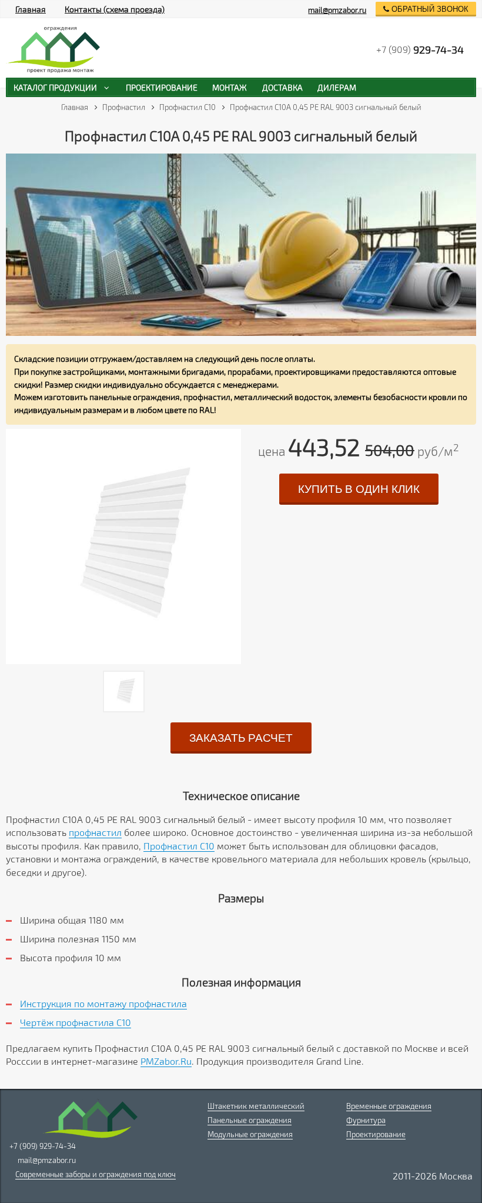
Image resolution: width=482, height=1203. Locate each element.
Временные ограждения (388, 1106)
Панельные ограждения (249, 1120)
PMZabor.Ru (166, 1061)
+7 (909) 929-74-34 (42, 1146)
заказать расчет (241, 738)
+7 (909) (420, 49)
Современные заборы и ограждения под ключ (95, 1174)
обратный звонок (428, 9)
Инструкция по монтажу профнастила (103, 1003)
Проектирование (376, 1134)
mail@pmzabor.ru (337, 10)
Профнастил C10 (179, 845)
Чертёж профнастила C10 (75, 1022)
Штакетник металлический (255, 1106)
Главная (30, 9)
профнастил (95, 832)
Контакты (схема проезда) (115, 9)
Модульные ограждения (250, 1134)
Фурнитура (366, 1120)
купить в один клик (359, 489)
